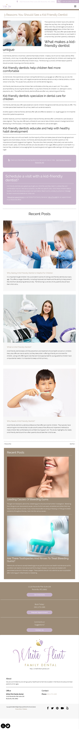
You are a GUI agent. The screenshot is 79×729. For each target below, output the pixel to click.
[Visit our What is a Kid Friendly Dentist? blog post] (39, 319)
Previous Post (8, 444)
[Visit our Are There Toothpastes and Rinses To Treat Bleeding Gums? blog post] (38, 556)
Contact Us (39, 630)
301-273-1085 (53, 197)
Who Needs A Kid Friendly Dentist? (21, 421)
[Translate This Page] (8, 726)
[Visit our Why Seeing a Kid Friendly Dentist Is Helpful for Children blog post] (39, 244)
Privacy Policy (18, 709)
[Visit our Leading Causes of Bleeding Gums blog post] (38, 497)
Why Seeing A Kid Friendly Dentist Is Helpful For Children (30, 273)
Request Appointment (39, 612)
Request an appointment (15, 197)
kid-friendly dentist (51, 29)
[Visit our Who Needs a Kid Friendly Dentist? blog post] (39, 393)
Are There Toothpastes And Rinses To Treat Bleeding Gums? (38, 560)
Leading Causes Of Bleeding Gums (27, 499)
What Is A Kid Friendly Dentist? (19, 347)
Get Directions (39, 595)
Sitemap (25, 709)
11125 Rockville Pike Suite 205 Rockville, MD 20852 (37, 2)
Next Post (72, 444)
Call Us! (70, 1)
